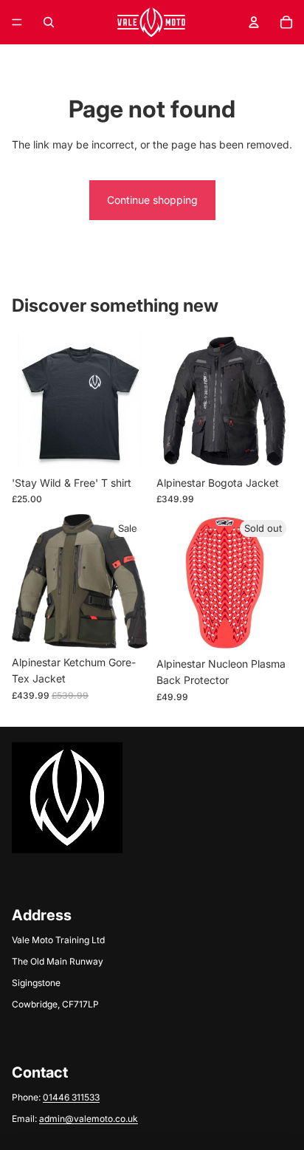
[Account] (254, 22)
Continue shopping (152, 200)
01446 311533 (71, 1097)
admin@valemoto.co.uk (88, 1118)
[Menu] (17, 22)
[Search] (48, 22)
